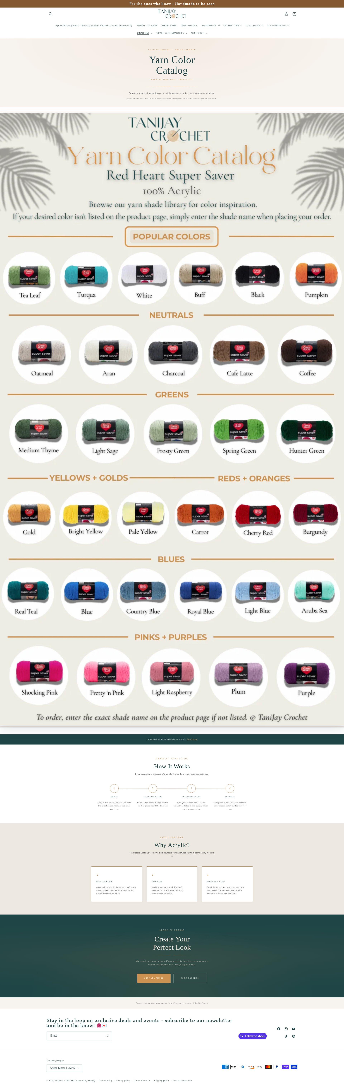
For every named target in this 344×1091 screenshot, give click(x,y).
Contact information (182, 1081)
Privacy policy (123, 1081)
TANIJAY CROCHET (65, 1081)
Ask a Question (190, 978)
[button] (50, 14)
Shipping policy (161, 1081)
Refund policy (105, 1081)
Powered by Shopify (85, 1081)
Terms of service (142, 1081)
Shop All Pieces (153, 978)
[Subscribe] (107, 1036)
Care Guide (192, 739)
